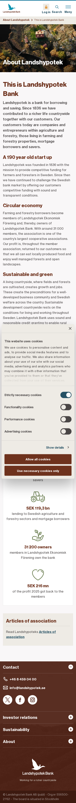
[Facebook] (20, 700)
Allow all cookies (38, 459)
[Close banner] (70, 328)
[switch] (66, 407)
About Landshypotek (16, 19)
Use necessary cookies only (38, 471)
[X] (7, 700)
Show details (55, 447)
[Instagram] (32, 700)
